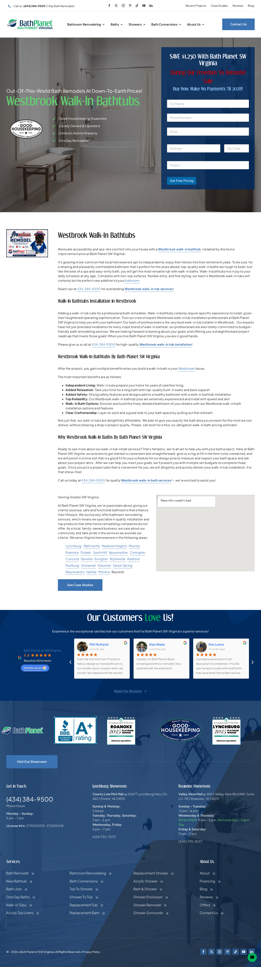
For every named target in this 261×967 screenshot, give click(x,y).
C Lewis (215, 644)
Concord (72, 559)
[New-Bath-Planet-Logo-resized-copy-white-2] (22, 728)
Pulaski (86, 552)
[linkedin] (150, 5)
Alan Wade (97, 644)
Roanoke (72, 552)
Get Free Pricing (181, 181)
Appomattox (118, 552)
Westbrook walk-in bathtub (179, 249)
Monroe (134, 546)
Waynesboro (75, 572)
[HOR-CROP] (30, 21)
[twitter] (116, 5)
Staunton (104, 565)
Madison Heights (114, 546)
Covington (137, 552)
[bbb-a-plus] (75, 718)
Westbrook (186, 368)
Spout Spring (122, 565)
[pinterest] (130, 5)
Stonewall (88, 565)
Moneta (103, 572)
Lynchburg (73, 546)
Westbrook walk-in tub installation (165, 344)
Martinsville (91, 546)
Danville (87, 559)
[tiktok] (137, 5)
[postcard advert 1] (27, 231)
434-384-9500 (89, 289)
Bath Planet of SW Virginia (42, 650)
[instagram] (123, 5)
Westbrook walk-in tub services (149, 289)
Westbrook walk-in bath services (146, 480)
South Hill (100, 552)
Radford (133, 559)
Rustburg (72, 565)
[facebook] (109, 5)
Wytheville (117, 559)
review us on (33, 668)
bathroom (132, 280)
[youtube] (143, 5)
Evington (101, 559)
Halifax (91, 572)
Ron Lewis (157, 644)
